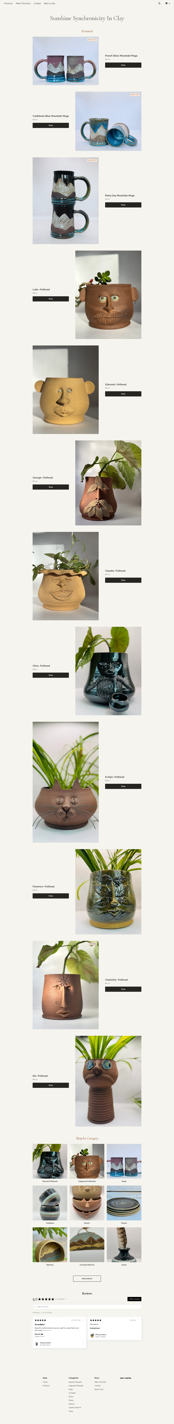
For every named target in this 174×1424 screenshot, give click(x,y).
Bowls (71, 1397)
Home (45, 1382)
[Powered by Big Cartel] (125, 1378)
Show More (47, 1330)
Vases (71, 1411)
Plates (71, 1400)
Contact (37, 3)
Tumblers (72, 1393)
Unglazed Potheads (76, 1386)
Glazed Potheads (75, 1382)
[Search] (159, 3)
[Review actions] (83, 1320)
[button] (66, 1299)
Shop (123, 65)
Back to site (49, 3)
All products (87, 1279)
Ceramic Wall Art (75, 1408)
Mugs (71, 1389)
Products (8, 3)
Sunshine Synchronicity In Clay (87, 18)
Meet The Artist (23, 3)
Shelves (72, 1404)
